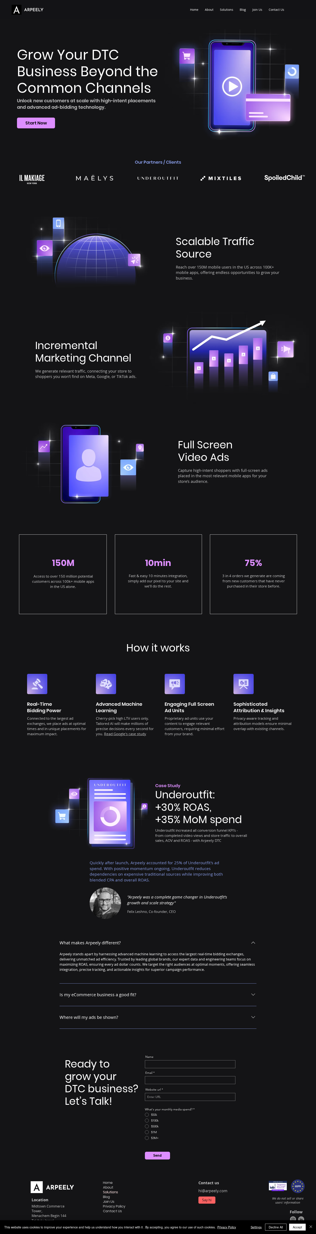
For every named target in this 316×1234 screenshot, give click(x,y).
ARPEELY (33, 10)
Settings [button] (256, 1227)
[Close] (310, 1227)
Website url (153, 1089)
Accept (297, 1227)
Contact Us (112, 1211)
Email (148, 1072)
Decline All (276, 1227)
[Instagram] (293, 1219)
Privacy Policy (114, 1206)
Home (108, 1182)
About (108, 1187)
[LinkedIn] (301, 1219)
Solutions (110, 1192)
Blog (106, 1197)
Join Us (108, 1201)
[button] (226, 9)
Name (149, 1056)
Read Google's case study (125, 733)
